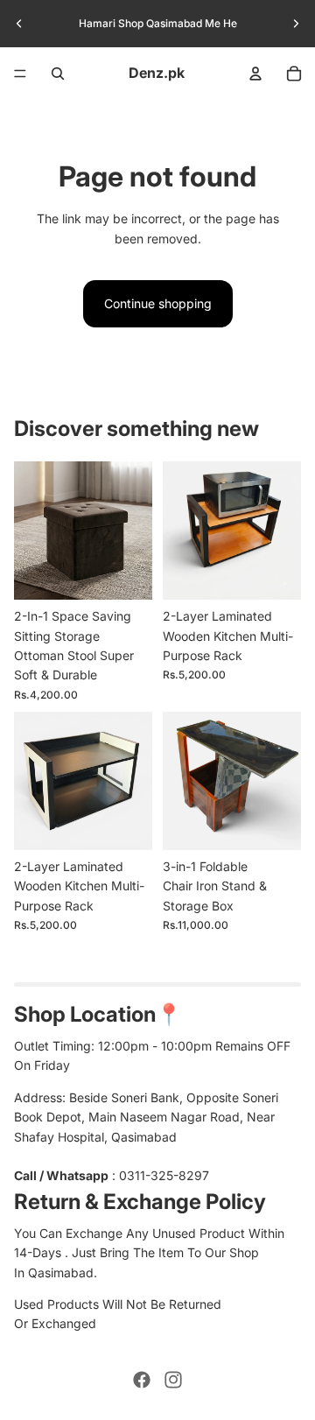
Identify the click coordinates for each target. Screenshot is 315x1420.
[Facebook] (141, 1379)
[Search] (57, 73)
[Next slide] (295, 23)
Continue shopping (158, 303)
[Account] (255, 73)
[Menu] (20, 73)
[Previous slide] (19, 23)
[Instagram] (173, 1379)
